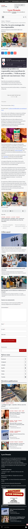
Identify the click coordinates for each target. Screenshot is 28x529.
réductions (3, 221)
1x (9, 64)
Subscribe (19, 66)
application (7, 218)
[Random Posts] (24, 17)
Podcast (18, 217)
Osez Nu (21, 220)
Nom (2, 324)
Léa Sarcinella (13, 220)
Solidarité (12, 421)
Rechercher (4, 347)
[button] (26, 527)
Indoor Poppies (18, 150)
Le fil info (13, 217)
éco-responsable (5, 220)
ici (13, 105)
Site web (3, 334)
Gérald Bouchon (5, 408)
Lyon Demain (14, 10)
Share (24, 66)
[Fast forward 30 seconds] (12, 64)
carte (17, 218)
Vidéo (16, 421)
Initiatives (8, 217)
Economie (3, 217)
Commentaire (5, 307)
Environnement (17, 431)
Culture (11, 420)
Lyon (17, 220)
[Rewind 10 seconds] (7, 64)
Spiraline (6, 156)
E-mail (3, 329)
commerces (21, 218)
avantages (12, 218)
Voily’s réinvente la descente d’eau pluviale (11, 248)
